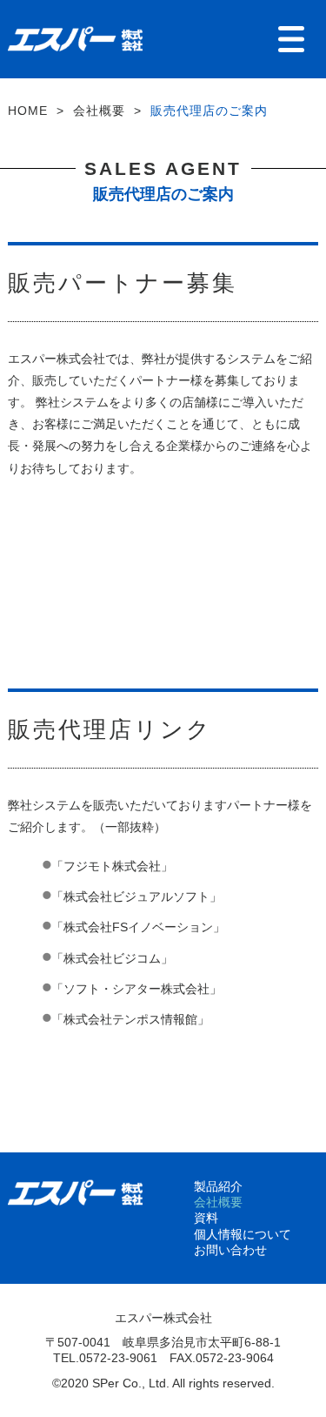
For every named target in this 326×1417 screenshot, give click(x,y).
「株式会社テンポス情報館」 (130, 1019)
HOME (28, 111)
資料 (206, 1218)
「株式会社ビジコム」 (112, 958)
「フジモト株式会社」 (112, 866)
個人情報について (242, 1234)
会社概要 (99, 111)
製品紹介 (218, 1186)
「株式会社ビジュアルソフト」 (136, 896)
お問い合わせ (230, 1250)
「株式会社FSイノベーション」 (138, 927)
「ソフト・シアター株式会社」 (136, 989)
